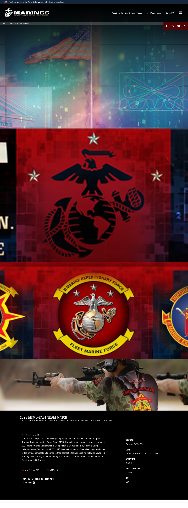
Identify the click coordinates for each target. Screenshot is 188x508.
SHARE (53, 470)
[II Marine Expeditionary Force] (26, 12)
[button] (58, 2)
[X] (173, 26)
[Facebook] (166, 26)
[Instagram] (185, 26)
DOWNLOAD (31, 470)
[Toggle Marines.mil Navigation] (181, 13)
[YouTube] (179, 26)
